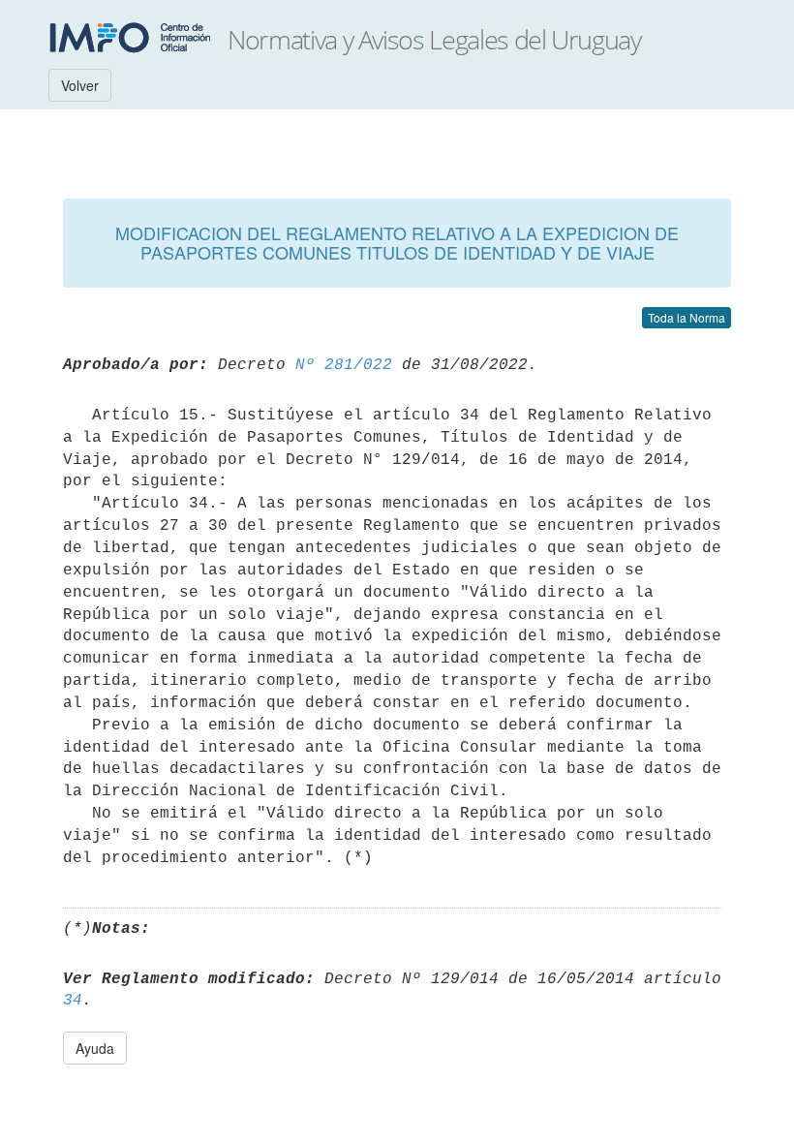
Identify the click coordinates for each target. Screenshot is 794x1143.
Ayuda (95, 1048)
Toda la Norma (686, 317)
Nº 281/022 (343, 365)
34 (72, 1000)
